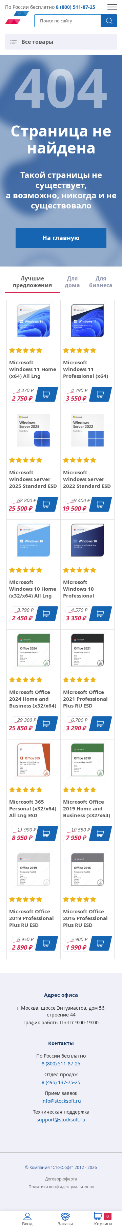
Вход (27, 1224)
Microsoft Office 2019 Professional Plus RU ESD (31, 918)
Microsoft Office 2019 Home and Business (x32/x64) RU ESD (86, 811)
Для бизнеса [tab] (101, 282)
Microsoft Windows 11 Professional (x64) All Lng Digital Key (86, 372)
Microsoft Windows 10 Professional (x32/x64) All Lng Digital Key (84, 595)
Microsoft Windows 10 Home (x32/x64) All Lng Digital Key (32, 592)
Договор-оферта (61, 1179)
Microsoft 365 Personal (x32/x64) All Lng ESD (32, 808)
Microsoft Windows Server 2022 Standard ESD (87, 479)
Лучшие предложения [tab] (32, 282)
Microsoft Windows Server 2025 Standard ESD (33, 479)
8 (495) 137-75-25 (61, 1082)
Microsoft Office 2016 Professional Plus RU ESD (85, 918)
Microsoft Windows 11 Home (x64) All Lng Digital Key (32, 372)
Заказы (65, 1224)
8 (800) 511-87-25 (75, 7)
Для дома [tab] (72, 282)
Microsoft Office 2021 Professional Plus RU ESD (85, 699)
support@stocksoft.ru (61, 1119)
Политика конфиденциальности (61, 1187)
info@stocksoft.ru (61, 1101)
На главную (61, 238)
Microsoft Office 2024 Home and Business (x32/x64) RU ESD (32, 702)
